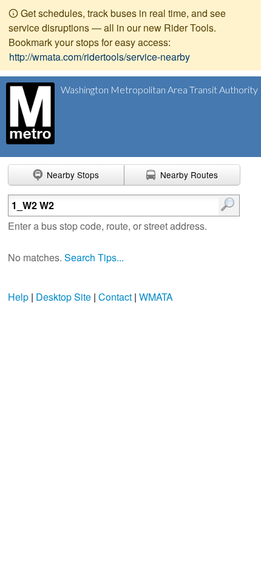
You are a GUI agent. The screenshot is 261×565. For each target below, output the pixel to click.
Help (18, 297)
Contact (115, 297)
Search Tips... (94, 257)
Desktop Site (63, 297)
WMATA (156, 297)
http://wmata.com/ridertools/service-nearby (99, 57)
